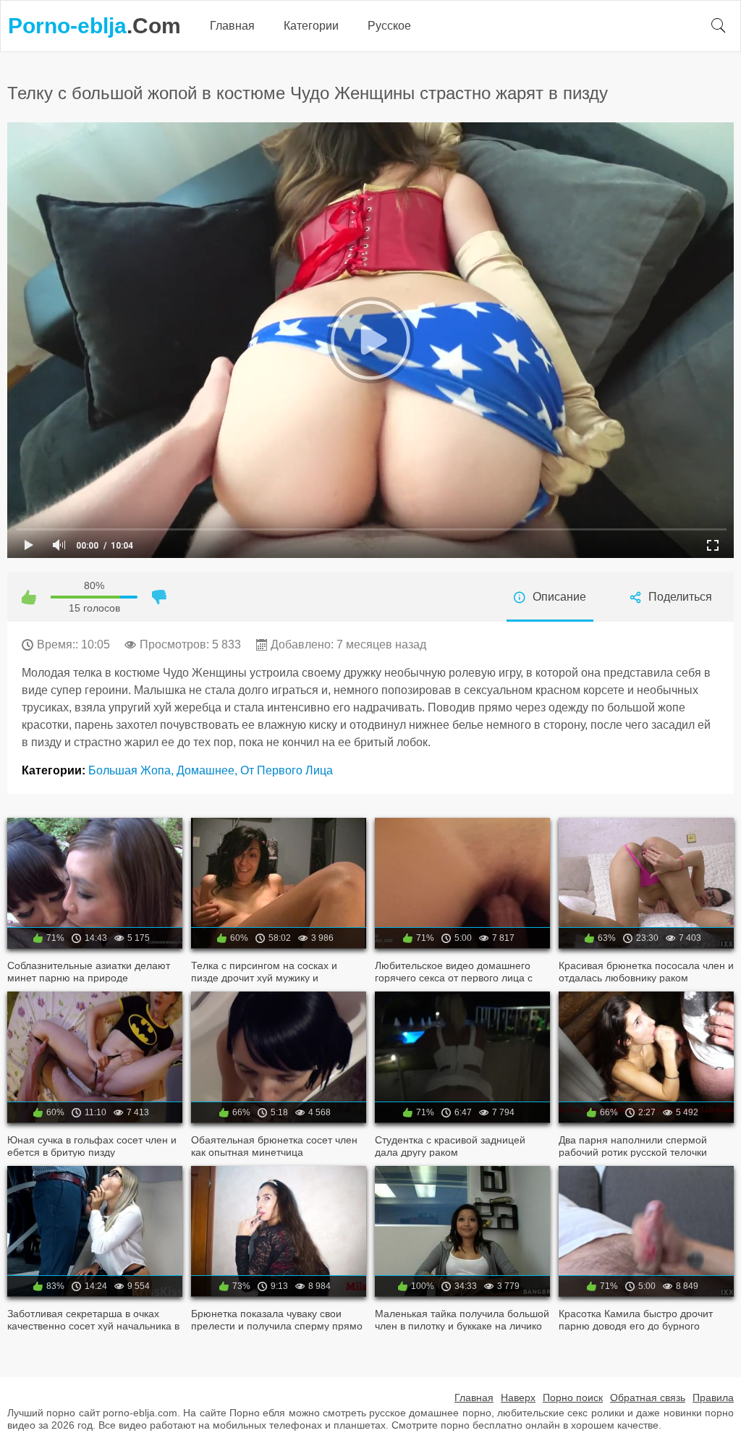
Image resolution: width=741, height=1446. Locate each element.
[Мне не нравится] (159, 597)
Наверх (518, 1397)
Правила (713, 1397)
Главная (232, 26)
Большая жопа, (132, 770)
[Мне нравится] (29, 597)
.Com (94, 26)
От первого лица (286, 770)
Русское (389, 26)
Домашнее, (208, 770)
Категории (311, 26)
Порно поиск (573, 1397)
